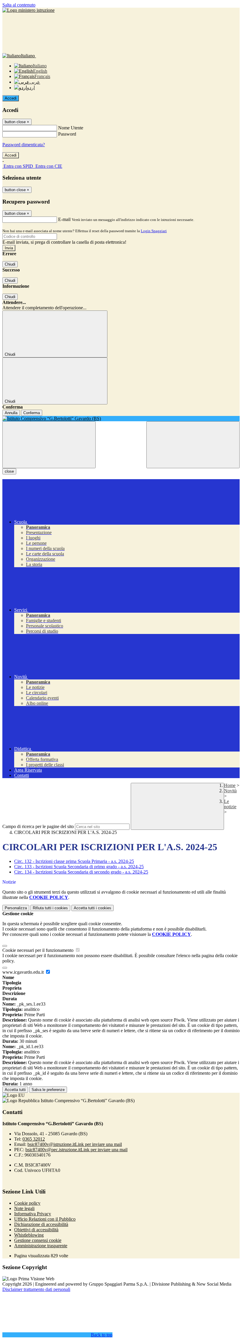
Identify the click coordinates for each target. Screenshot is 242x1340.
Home (230, 785)
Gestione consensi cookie (37, 1240)
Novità (230, 790)
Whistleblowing (29, 1234)
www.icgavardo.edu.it (23, 972)
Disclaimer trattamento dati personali (36, 1289)
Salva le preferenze (48, 1089)
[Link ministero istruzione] (28, 10)
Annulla (11, 413)
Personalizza (16, 908)
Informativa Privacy (32, 1213)
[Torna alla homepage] (121, 418)
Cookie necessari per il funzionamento (38, 950)
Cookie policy (27, 1203)
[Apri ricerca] (193, 444)
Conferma (31, 413)
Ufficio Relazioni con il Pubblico (45, 1219)
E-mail (64, 219)
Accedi (11, 98)
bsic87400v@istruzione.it (74, 1144)
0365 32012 (33, 1138)
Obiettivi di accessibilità (36, 1229)
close (9, 471)
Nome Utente (70, 127)
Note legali (24, 1208)
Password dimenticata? (23, 144)
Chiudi (10, 264)
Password (67, 133)
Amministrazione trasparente (40, 1245)
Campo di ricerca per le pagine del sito (38, 826)
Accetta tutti (92, 908)
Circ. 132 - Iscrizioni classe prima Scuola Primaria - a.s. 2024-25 (74, 861)
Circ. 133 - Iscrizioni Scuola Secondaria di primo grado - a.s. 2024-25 (79, 866)
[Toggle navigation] (49, 444)
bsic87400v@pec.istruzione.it (76, 1149)
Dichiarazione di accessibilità (41, 1224)
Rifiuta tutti (50, 908)
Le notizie (230, 804)
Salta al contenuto (18, 4)
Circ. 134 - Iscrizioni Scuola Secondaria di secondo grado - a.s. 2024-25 (81, 871)
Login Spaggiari (154, 231)
